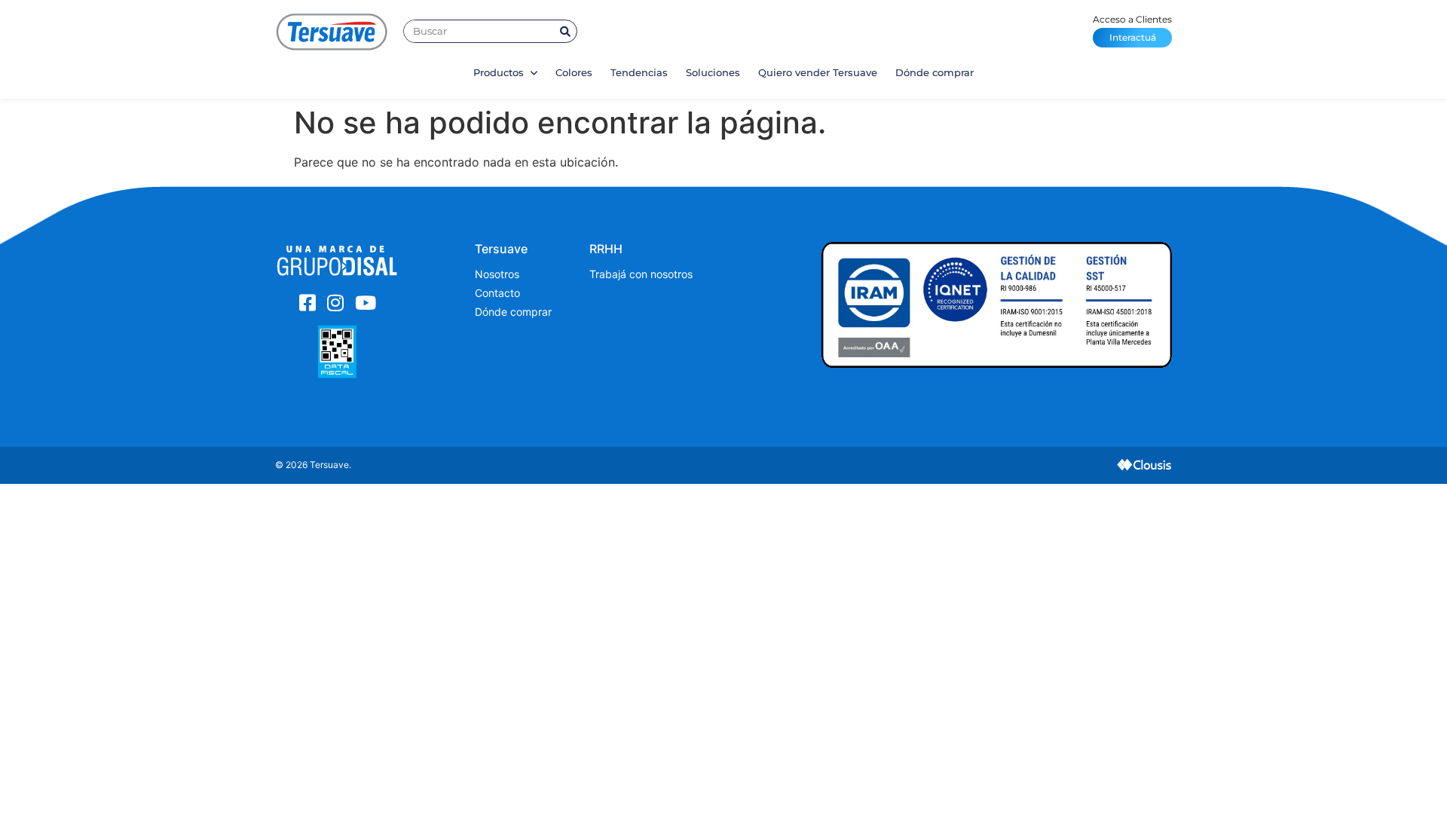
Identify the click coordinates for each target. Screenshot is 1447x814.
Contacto (497, 292)
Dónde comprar (934, 72)
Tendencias (639, 72)
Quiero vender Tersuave (817, 72)
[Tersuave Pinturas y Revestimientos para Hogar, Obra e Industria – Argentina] (331, 31)
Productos (500, 72)
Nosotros (497, 274)
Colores (573, 72)
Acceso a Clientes (1132, 28)
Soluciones (713, 72)
